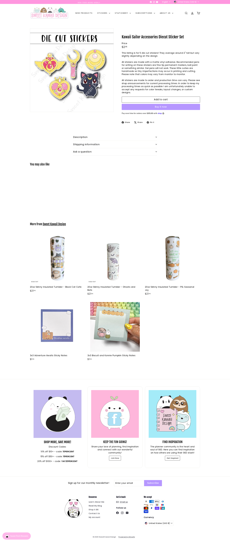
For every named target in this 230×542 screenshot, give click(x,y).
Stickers (102, 13)
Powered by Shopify (126, 537)
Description (80, 137)
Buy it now (161, 106)
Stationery (122, 13)
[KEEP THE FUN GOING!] (115, 414)
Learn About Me (96, 502)
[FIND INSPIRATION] (172, 414)
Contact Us (94, 513)
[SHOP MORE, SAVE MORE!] (57, 414)
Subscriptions (144, 13)
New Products (84, 13)
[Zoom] (72, 70)
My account (94, 517)
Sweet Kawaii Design (54, 224)
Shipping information (86, 144)
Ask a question (82, 151)
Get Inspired (172, 458)
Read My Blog (95, 505)
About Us (165, 13)
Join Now (115, 458)
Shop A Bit (94, 509)
